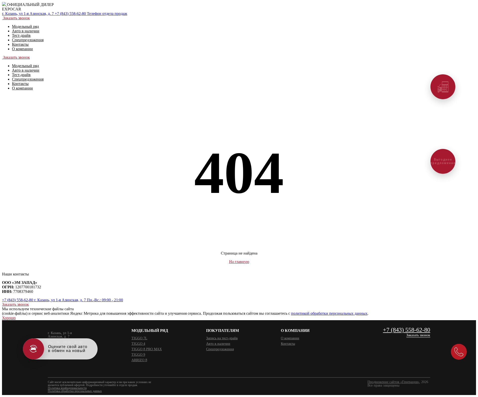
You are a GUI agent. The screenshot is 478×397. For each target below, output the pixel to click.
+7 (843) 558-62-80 (406, 330)
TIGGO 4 (138, 344)
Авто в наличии (218, 344)
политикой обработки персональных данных (329, 313)
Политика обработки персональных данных (75, 391)
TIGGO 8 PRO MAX (146, 349)
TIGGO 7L (139, 338)
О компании (290, 338)
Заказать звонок (418, 335)
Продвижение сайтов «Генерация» (393, 382)
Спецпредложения (220, 349)
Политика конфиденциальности (67, 388)
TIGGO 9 (138, 354)
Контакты (288, 344)
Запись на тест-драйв (222, 338)
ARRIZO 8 (139, 360)
